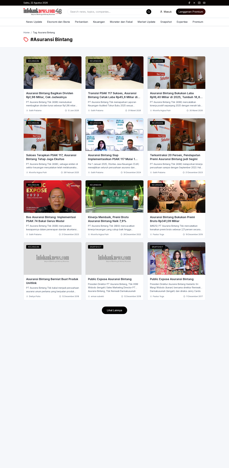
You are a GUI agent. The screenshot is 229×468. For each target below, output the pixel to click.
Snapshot (166, 21)
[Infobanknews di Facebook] (189, 3)
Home (27, 32)
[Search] (148, 11)
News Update (34, 21)
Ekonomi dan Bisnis (58, 21)
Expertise (182, 21)
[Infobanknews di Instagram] (199, 3)
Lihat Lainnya (114, 310)
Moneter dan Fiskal (121, 21)
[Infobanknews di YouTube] (204, 3)
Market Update (146, 21)
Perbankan (81, 21)
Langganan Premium (191, 11)
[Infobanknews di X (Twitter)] (194, 3)
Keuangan (99, 21)
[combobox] (110, 11)
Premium (198, 21)
